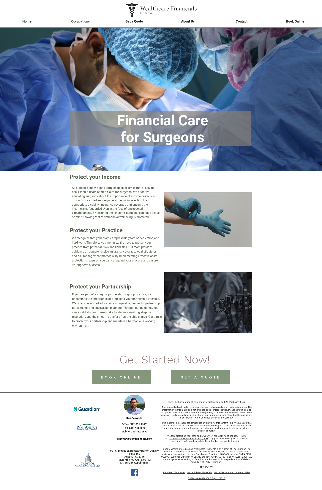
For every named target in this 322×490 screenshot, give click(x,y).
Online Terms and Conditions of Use (232, 472)
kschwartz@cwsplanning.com (134, 438)
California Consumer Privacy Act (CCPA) (189, 438)
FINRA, (242, 454)
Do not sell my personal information (223, 441)
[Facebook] (134, 472)
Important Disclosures (174, 472)
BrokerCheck (238, 402)
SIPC (248, 454)
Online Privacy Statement (199, 472)
